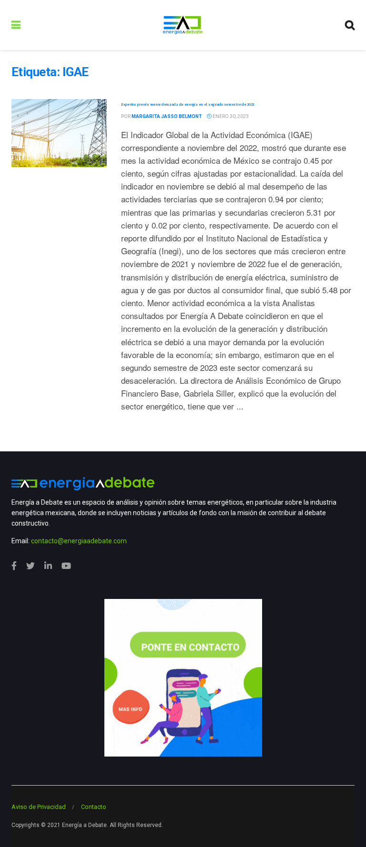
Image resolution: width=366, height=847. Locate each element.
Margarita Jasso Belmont (167, 116)
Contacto (93, 806)
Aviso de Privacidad (38, 806)
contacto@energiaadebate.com (79, 541)
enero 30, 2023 (230, 116)
